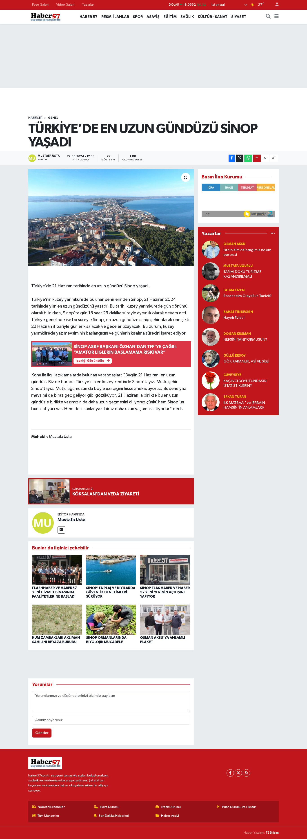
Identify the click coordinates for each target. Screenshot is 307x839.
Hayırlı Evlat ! (234, 318)
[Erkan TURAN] (211, 402)
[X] (238, 773)
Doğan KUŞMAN (237, 333)
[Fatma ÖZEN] (211, 293)
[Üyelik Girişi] (275, 5)
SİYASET (238, 17)
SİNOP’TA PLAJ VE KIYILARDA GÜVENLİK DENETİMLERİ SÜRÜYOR (110, 592)
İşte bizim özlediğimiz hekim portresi (247, 252)
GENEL (53, 117)
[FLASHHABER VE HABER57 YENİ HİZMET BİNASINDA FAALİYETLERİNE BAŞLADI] (57, 570)
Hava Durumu (109, 807)
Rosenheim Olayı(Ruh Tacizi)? (247, 296)
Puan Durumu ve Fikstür (239, 807)
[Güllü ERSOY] (211, 358)
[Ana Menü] (276, 17)
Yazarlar (88, 4)
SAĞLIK (187, 17)
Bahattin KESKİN (238, 312)
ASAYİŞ (153, 17)
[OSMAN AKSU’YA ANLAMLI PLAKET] (165, 619)
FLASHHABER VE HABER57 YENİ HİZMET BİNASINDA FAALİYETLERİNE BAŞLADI (54, 592)
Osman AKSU (234, 244)
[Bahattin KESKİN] (211, 315)
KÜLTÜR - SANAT (212, 17)
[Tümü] (273, 234)
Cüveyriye (232, 375)
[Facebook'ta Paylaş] (232, 158)
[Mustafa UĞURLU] (211, 271)
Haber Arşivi (170, 815)
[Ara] (268, 17)
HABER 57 (89, 17)
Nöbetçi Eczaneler (51, 807)
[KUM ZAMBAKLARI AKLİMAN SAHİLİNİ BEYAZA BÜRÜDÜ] (57, 619)
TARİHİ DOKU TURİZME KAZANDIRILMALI (242, 274)
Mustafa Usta (71, 519)
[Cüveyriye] (211, 380)
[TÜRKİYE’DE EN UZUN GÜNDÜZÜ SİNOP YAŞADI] (111, 217)
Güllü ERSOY (234, 355)
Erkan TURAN (234, 396)
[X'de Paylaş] (239, 158)
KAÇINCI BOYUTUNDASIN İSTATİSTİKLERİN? (245, 383)
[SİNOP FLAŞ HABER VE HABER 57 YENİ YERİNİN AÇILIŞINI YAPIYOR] (165, 570)
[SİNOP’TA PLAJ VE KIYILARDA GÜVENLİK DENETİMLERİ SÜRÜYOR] (111, 570)
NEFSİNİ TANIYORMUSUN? (245, 340)
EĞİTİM (170, 17)
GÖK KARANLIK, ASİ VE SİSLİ (246, 361)
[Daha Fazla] (257, 158)
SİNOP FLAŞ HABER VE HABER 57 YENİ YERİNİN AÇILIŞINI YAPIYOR (165, 592)
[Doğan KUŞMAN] (211, 337)
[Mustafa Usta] (43, 523)
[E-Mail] (61, 530)
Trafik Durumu (171, 807)
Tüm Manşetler (48, 815)
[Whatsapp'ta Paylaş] (248, 158)
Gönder (42, 733)
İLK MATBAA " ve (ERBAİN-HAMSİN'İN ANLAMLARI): (244, 405)
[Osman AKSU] (211, 249)
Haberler (35, 117)
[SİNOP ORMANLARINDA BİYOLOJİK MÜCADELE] (111, 619)
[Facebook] (230, 773)
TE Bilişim (272, 832)
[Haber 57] (45, 16)
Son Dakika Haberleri (114, 815)
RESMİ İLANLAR (115, 17)
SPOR (138, 17)
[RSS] (246, 773)
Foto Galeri (40, 4)
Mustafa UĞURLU (238, 266)
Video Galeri (65, 4)
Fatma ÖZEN (234, 290)
